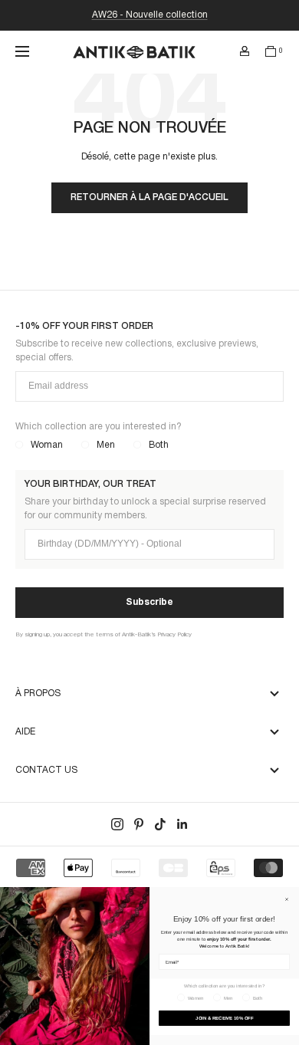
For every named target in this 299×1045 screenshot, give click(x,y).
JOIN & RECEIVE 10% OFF (224, 1018)
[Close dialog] (287, 899)
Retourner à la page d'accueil (149, 197)
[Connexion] (244, 51)
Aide (25, 732)
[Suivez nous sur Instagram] (117, 824)
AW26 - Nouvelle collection (150, 15)
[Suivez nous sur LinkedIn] (181, 824)
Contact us (46, 770)
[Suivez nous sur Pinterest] (139, 824)
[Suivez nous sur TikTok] (160, 824)
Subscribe (149, 602)
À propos (38, 693)
